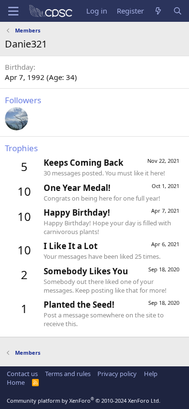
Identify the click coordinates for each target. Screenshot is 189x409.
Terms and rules (68, 373)
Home (16, 382)
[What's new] (158, 11)
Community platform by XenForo (83, 400)
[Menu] (13, 11)
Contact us (22, 373)
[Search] (177, 11)
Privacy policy (117, 373)
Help (151, 373)
